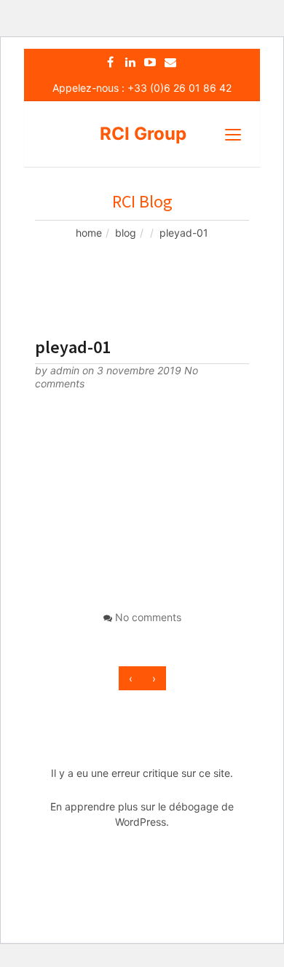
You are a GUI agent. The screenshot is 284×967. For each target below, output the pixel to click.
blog (125, 232)
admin (66, 370)
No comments (148, 617)
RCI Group (143, 133)
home (89, 232)
